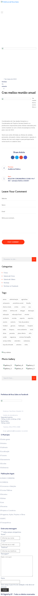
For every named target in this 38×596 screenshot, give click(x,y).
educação (6, 314)
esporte (22, 318)
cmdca (16, 307)
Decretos (4, 494)
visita (26, 344)
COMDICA (4, 482)
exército (13, 322)
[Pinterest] (21, 157)
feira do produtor (24, 322)
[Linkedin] (25, 157)
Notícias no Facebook (11, 286)
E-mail (3, 541)
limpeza (11, 329)
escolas (14, 318)
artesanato (6, 303)
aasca (4, 299)
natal (31, 329)
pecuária (12, 333)
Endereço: (6, 411)
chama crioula (7, 307)
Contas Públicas (6, 490)
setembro (17, 341)
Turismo (4, 455)
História (3, 443)
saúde (5, 337)
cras (29, 307)
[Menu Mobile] (2, 12)
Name (3, 578)
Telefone (4, 547)
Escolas (3, 463)
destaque (31, 311)
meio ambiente (22, 329)
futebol (5, 326)
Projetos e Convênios (8, 510)
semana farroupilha (25, 337)
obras (4, 333)
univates (18, 344)
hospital (30, 326)
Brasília (28, 303)
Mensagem (5, 554)
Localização (5, 451)
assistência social (18, 303)
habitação (21, 326)
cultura (5, 311)
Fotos (6, 273)
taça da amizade (8, 344)
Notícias (11, 37)
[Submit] (34, 259)
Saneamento (5, 459)
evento (5, 322)
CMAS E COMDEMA (7, 478)
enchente (6, 318)
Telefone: (11, 427)
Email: (15, 431)
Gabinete (4, 447)
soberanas (27, 341)
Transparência (6, 522)
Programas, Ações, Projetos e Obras (13, 514)
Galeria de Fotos (9, 276)
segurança (13, 337)
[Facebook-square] (19, 396)
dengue (22, 311)
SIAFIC (3, 518)
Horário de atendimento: (10, 415)
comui (23, 307)
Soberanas (4, 467)
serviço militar (7, 341)
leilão (4, 329)
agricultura (24, 299)
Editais (3, 498)
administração (14, 299)
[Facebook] (12, 157)
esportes (30, 318)
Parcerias (4, 506)
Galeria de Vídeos (9, 279)
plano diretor (22, 333)
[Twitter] (17, 157)
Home (5, 37)
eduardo (4, 86)
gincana (13, 326)
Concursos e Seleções (8, 486)
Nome (3, 534)
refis (30, 333)
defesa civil (13, 311)
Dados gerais (5, 439)
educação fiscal (16, 314)
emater (27, 314)
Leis (2, 502)
